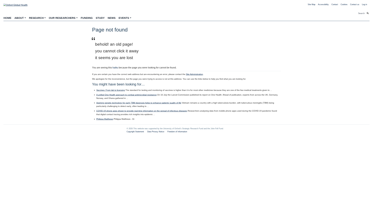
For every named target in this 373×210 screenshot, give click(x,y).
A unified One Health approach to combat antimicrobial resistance (126, 95)
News (112, 17)
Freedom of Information (177, 132)
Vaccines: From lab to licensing (110, 90)
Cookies (344, 4)
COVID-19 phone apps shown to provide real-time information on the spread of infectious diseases (141, 111)
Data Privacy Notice (155, 132)
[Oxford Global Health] (15, 4)
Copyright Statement (135, 132)
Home (7, 17)
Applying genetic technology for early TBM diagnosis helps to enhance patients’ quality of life (138, 103)
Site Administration (194, 74)
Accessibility (323, 4)
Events (124, 17)
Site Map (311, 4)
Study (100, 17)
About (19, 17)
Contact (334, 4)
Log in (364, 4)
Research (36, 17)
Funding (87, 17)
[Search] (368, 13)
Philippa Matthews (104, 119)
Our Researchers (62, 17)
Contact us (354, 4)
